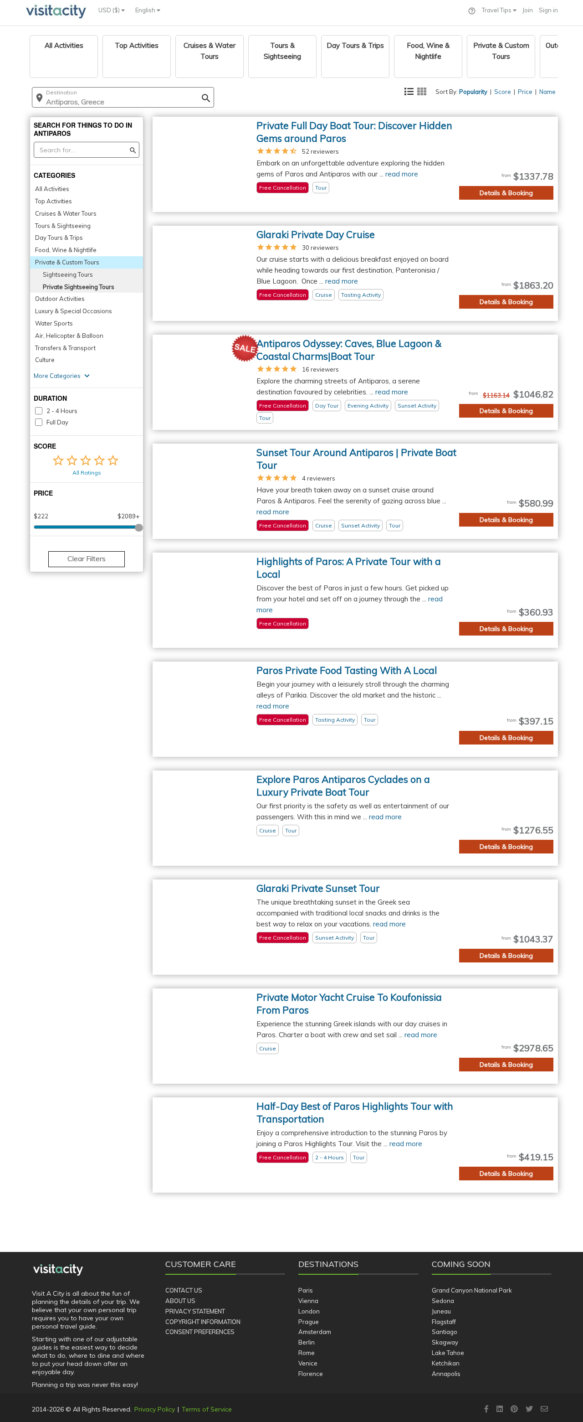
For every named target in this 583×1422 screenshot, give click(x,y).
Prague (308, 1321)
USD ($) (109, 10)
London (309, 1311)
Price (525, 91)
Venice (307, 1363)
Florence (310, 1373)
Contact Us (183, 1290)
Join (527, 10)
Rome (306, 1352)
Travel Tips (497, 10)
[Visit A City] (58, 1270)
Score (502, 91)
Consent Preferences (200, 1331)
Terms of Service (207, 1409)
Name (547, 91)
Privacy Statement (195, 1311)
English (146, 10)
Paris (305, 1290)
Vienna (308, 1300)
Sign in (548, 10)
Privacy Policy (154, 1409)
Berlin (306, 1342)
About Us (180, 1300)
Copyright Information (202, 1321)
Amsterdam (314, 1331)
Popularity (473, 91)
